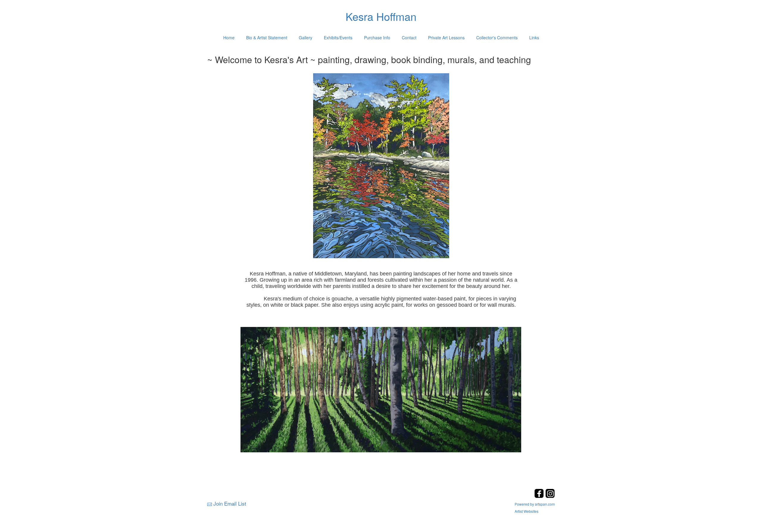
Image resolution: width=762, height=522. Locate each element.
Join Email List (229, 503)
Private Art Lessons (446, 37)
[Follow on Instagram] (550, 496)
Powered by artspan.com (535, 504)
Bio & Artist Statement (266, 37)
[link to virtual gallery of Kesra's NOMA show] (381, 389)
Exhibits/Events (338, 37)
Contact (409, 37)
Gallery (305, 37)
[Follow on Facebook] (539, 496)
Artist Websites (526, 511)
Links (534, 37)
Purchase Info (377, 37)
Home (229, 37)
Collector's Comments (497, 37)
